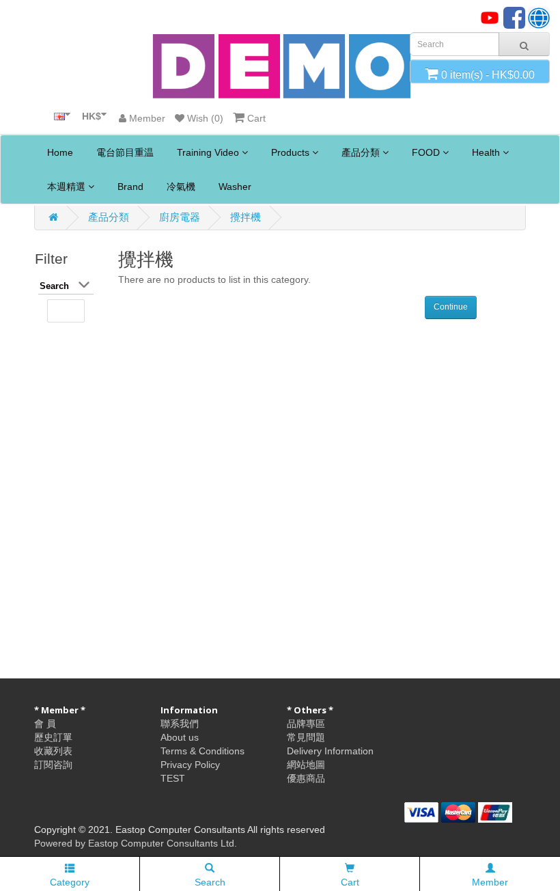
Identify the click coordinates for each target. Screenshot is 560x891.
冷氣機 (179, 186)
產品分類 (360, 152)
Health (486, 152)
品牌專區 (306, 723)
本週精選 (66, 186)
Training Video (208, 152)
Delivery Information (330, 750)
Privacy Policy (190, 764)
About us (179, 737)
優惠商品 (306, 778)
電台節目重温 (124, 152)
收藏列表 (53, 750)
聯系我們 (179, 723)
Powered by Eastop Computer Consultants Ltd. (135, 843)
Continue (451, 307)
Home (58, 152)
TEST (172, 778)
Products (290, 152)
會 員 (45, 723)
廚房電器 (179, 217)
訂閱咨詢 (53, 764)
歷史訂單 (53, 737)
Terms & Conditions (202, 750)
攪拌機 (245, 217)
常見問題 (306, 737)
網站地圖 (306, 764)
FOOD (426, 152)
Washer (233, 186)
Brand (129, 186)
